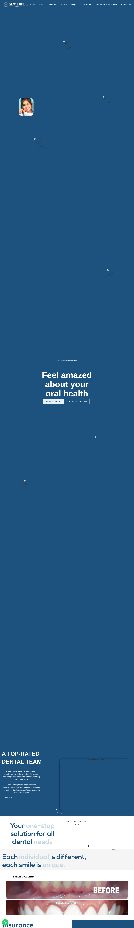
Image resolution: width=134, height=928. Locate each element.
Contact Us (126, 4)
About (42, 4)
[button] (53, 401)
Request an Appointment (106, 4)
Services (52, 4)
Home (32, 4)
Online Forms (85, 4)
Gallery (64, 4)
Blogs (73, 4)
